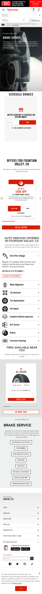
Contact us (8, 499)
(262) (28, 385)
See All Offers (21, 227)
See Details (21, 213)
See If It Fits (21, 399)
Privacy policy (17, 583)
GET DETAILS (16, 25)
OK (21, 588)
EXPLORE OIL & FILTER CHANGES (12, 271)
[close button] (40, 573)
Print (27, 208)
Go (28, 122)
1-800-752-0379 (35, 21)
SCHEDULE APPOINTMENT (11, 276)
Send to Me (14, 208)
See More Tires (21, 412)
